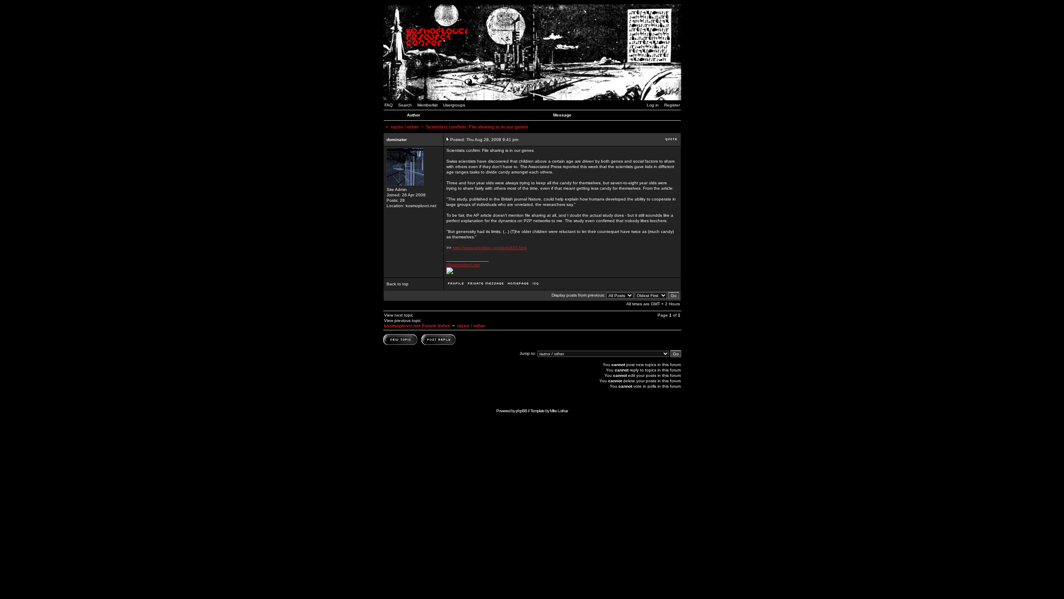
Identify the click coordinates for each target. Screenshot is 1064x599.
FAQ (388, 105)
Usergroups (454, 105)
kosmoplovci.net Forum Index (417, 325)
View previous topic (402, 320)
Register (672, 105)
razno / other (405, 126)
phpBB (521, 410)
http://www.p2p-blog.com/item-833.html (490, 247)
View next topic (398, 315)
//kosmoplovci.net (463, 264)
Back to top (398, 284)
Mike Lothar (559, 410)
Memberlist (427, 105)
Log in (653, 105)
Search (405, 105)
